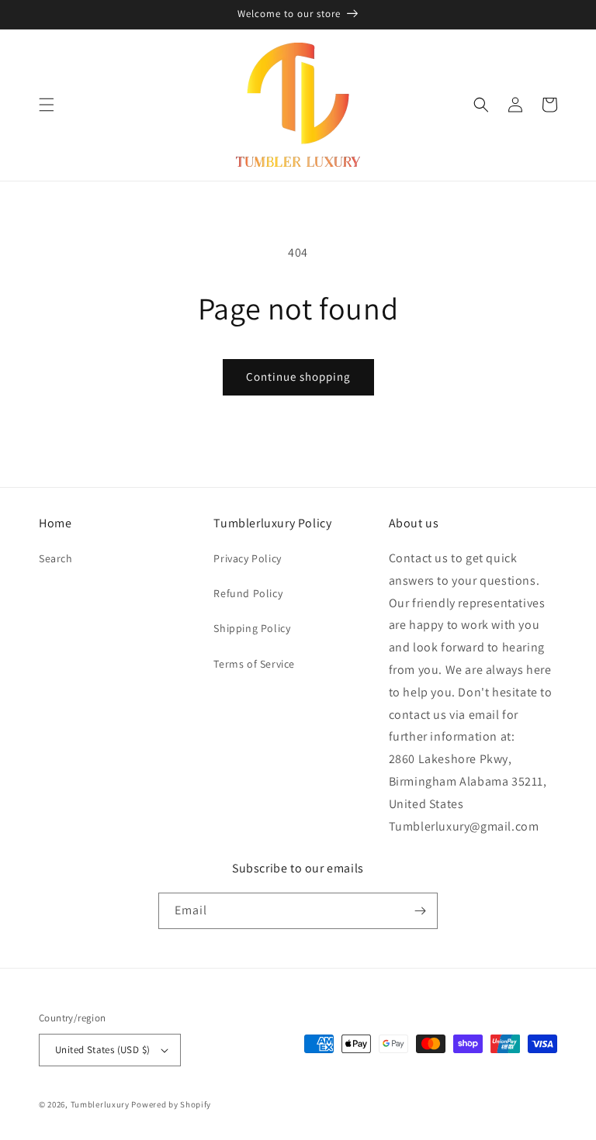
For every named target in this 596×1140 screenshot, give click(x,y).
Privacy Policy (247, 558)
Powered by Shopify (171, 1104)
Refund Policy (247, 593)
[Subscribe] (420, 911)
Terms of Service (254, 664)
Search (56, 558)
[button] (46, 105)
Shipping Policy (251, 628)
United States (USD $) (102, 1049)
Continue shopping (298, 376)
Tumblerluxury (100, 1104)
